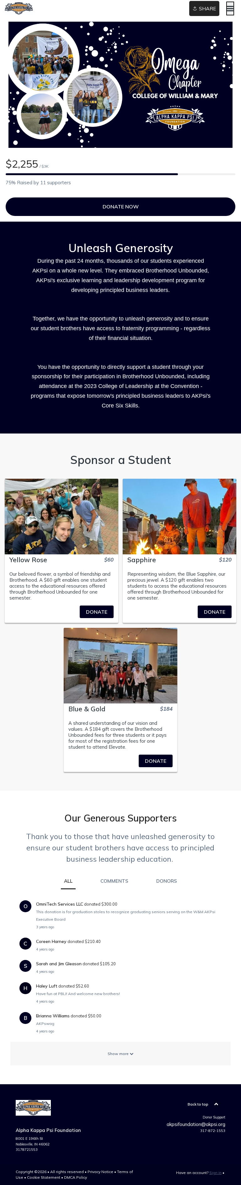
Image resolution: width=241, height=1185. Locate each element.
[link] (61, 612)
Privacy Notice (100, 1171)
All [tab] (68, 881)
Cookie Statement (43, 1177)
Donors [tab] (166, 881)
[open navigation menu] (230, 8)
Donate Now (121, 206)
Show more (119, 1053)
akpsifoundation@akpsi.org (196, 1124)
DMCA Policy (75, 1177)
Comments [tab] (114, 881)
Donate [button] (96, 612)
